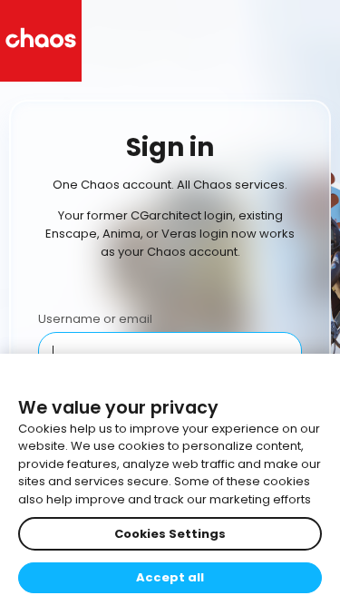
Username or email (95, 318)
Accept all (170, 577)
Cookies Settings (170, 533)
